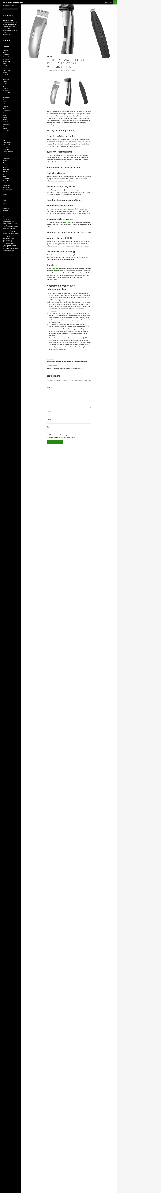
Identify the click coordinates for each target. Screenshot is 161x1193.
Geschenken (15, 233)
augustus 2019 (6, 124)
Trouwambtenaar (11, 243)
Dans (4, 228)
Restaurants (9, 235)
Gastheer (5, 233)
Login (4, 203)
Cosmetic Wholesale (8, 151)
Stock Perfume (6, 180)
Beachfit (5, 140)
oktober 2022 (6, 81)
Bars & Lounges (11, 221)
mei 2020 (5, 119)
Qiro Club (5, 174)
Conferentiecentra (7, 226)
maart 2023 (5, 74)
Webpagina (8, 246)
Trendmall (50, 56)
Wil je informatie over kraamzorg (10, 248)
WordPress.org (6, 210)
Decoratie (7, 228)
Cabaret (16, 223)
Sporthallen (5, 240)
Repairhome (6, 178)
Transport (5, 243)
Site (48, 427)
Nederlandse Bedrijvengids (13, 2)
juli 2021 (5, 99)
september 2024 (7, 59)
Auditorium (5, 221)
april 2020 (5, 122)
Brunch (4, 223)
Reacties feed (6, 208)
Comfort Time (6, 149)
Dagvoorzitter (14, 226)
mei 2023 (5, 72)
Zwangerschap (10, 250)
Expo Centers (11, 231)
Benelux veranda (7, 142)
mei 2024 (5, 66)
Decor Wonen (6, 153)
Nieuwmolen (6, 165)
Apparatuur (14, 220)
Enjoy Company (7, 156)
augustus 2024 (6, 61)
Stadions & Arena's (7, 241)
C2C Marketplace (7, 145)
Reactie (50, 387)
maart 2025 (5, 50)
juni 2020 (5, 117)
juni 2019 (5, 128)
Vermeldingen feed (7, 206)
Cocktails (9, 225)
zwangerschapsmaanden (8, 251)
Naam (49, 411)
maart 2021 (5, 106)
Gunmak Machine (7, 34)
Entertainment (10, 230)
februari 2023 (6, 77)
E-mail (49, 419)
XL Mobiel (5, 194)
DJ (10, 228)
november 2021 (7, 92)
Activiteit (5, 220)
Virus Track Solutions (8, 189)
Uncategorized (6, 185)
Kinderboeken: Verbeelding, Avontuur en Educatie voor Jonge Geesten (67, 360)
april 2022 (5, 86)
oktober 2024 (6, 57)
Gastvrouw (9, 233)
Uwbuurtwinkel (6, 187)
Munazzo (5, 160)
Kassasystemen (6, 158)
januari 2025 (6, 52)
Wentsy (5, 192)
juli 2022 (5, 83)
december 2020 (7, 110)
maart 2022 (5, 88)
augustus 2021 (6, 97)
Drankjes (13, 228)
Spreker (10, 240)
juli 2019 (5, 126)
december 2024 (7, 54)
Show (8, 236)
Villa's (4, 246)
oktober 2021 (6, 95)
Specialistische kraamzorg (9, 238)
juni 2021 (5, 101)
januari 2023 (6, 79)
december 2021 (7, 90)
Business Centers (10, 223)
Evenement (5, 231)
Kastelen (5, 235)
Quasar (4, 176)
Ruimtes (14, 235)
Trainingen (13, 241)
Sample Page (108, 2)
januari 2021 (6, 108)
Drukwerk (5, 230)
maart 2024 (5, 68)
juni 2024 (5, 63)
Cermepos (5, 147)
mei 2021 (5, 104)
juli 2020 (5, 115)
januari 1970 (6, 131)
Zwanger (5, 250)
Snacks (11, 236)
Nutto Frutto (6, 169)
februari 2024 (6, 70)
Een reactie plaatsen (68, 70)
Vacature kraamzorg (12, 245)
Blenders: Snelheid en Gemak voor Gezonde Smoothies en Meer (65, 367)
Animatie (9, 220)
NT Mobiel (5, 167)
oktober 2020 (6, 113)
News (4, 162)
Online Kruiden (6, 171)
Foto (15, 231)
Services (5, 236)
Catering (5, 225)
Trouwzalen (5, 245)
